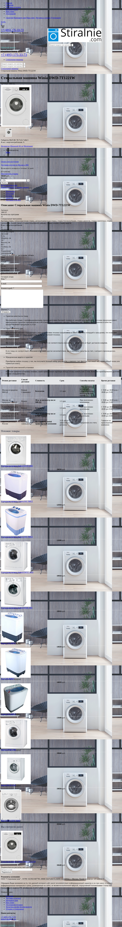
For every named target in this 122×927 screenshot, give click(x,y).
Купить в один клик (9, 185)
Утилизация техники (14, 905)
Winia (8, 152)
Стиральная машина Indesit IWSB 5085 (16, 608)
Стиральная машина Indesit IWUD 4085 (17, 466)
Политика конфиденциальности (19, 907)
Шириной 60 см (16, 146)
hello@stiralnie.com (8, 919)
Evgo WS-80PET (7, 679)
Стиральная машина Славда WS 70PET (17, 501)
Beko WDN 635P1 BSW (10, 821)
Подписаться (6, 872)
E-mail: (3, 284)
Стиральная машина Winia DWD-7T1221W (18, 862)
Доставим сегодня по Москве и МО (15, 165)
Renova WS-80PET (8, 643)
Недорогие (5, 146)
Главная (9, 3)
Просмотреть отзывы (9, 174)
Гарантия (9, 5)
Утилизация (10, 14)
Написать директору (8, 925)
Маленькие (28, 146)
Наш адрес (10, 12)
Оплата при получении (10, 162)
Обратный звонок (8, 47)
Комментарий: (7, 288)
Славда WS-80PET (8, 714)
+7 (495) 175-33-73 (12, 30)
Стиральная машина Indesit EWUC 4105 (17, 572)
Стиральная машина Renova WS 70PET (17, 537)
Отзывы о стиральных (15, 909)
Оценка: (5, 310)
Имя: (3, 279)
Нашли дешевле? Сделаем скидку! (15, 187)
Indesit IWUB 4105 (8, 785)
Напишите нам (12, 9)
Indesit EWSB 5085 (8, 750)
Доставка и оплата (13, 7)
